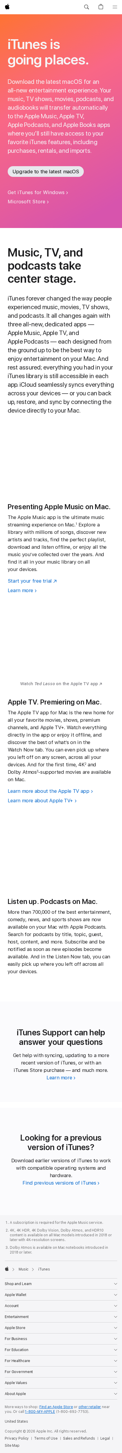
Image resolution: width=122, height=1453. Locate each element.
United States (16, 1421)
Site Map (12, 1445)
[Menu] (115, 7)
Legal (105, 1438)
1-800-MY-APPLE (40, 1412)
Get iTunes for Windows (36, 192)
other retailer (89, 1407)
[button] (86, 7)
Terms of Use (46, 1438)
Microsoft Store (26, 202)
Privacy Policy (17, 1438)
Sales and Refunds (79, 1438)
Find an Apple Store (56, 1407)
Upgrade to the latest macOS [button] (45, 171)
